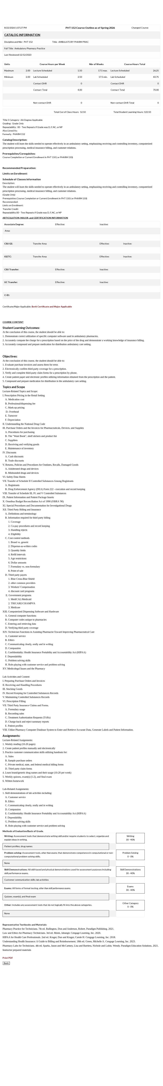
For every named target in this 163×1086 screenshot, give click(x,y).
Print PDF (8, 957)
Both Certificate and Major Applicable (52, 306)
